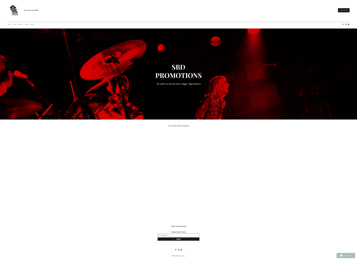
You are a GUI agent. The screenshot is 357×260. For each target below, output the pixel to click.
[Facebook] (343, 24)
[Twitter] (349, 24)
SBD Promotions (178, 226)
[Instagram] (346, 24)
